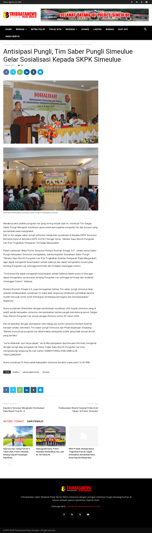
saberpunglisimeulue (31, 372)
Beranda (6, 44)
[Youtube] (146, 2)
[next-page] (10, 463)
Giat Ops (123, 29)
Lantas (97, 29)
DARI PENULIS (35, 421)
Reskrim (70, 29)
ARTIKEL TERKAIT (13, 421)
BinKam (20, 29)
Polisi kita (55, 29)
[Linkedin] (27, 72)
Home (8, 29)
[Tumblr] (34, 72)
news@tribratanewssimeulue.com (83, 506)
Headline (16, 372)
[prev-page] (5, 463)
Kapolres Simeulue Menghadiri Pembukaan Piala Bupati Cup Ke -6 (24, 409)
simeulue (45, 372)
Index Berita (12, 36)
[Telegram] (40, 72)
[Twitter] (141, 2)
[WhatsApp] (20, 72)
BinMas (110, 29)
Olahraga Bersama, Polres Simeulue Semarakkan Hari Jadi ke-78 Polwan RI (50, 452)
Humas (85, 29)
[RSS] (136, 2)
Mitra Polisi (38, 29)
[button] (145, 29)
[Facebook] (132, 2)
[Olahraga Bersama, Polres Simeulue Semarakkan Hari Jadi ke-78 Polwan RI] (50, 436)
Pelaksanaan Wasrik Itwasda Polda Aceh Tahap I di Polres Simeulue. (78, 409)
